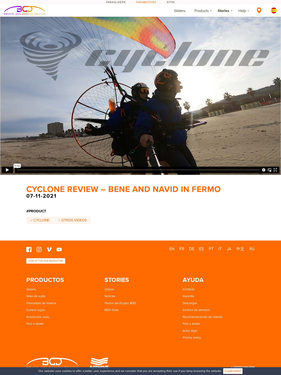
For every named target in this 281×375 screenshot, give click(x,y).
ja (229, 248)
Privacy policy (192, 337)
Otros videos (73, 220)
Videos (109, 289)
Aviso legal (190, 331)
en (171, 248)
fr (181, 248)
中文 (240, 248)
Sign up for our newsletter (46, 260)
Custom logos (35, 310)
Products (201, 10)
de (191, 248)
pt (211, 248)
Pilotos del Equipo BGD (120, 303)
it (220, 248)
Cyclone (41, 220)
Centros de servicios (196, 310)
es (201, 248)
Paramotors (146, 2)
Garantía (188, 296)
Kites (171, 2)
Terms (45, 317)
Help (242, 10)
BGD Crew (112, 310)
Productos (45, 280)
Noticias (110, 296)
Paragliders (116, 2)
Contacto (189, 289)
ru (252, 248)
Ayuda (193, 280)
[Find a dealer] (259, 10)
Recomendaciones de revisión (203, 317)
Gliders (179, 10)
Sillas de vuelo (35, 296)
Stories (223, 10)
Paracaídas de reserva (41, 303)
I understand (233, 371)
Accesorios (33, 317)
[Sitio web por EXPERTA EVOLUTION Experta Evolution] (243, 366)
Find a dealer (35, 324)
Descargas (190, 303)
